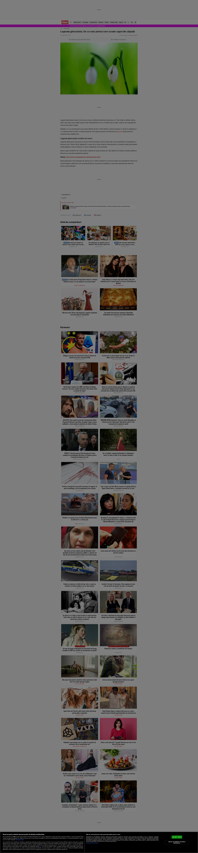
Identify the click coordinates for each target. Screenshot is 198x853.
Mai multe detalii (20, 839)
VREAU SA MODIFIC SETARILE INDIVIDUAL (176, 842)
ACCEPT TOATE (176, 837)
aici (40, 846)
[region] (99, 842)
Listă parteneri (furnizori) (92, 842)
